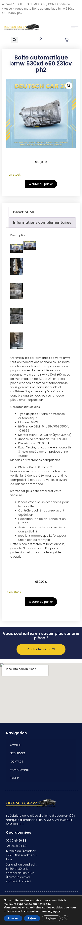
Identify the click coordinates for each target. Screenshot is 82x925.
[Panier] (66, 40)
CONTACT (16, 762)
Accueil (7, 4)
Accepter (13, 918)
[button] (14, 40)
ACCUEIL (15, 745)
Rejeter (32, 918)
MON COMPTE (19, 770)
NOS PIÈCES (17, 753)
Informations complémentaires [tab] (42, 222)
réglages (54, 911)
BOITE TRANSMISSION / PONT (35, 4)
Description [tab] (23, 212)
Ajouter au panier (41, 184)
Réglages (51, 918)
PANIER (14, 778)
